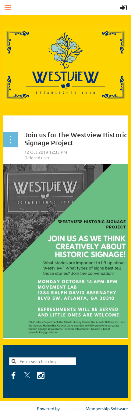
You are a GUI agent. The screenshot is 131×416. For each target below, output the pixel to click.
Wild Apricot (73, 408)
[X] (27, 375)
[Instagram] (41, 375)
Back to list (20, 119)
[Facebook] (13, 375)
